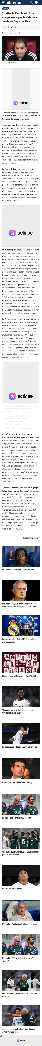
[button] (4, 2)
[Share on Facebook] (8, 27)
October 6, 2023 (11, 431)
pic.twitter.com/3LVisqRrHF (16, 424)
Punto (4, 33)
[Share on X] (11, 27)
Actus (6, 8)
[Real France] (15, 2)
